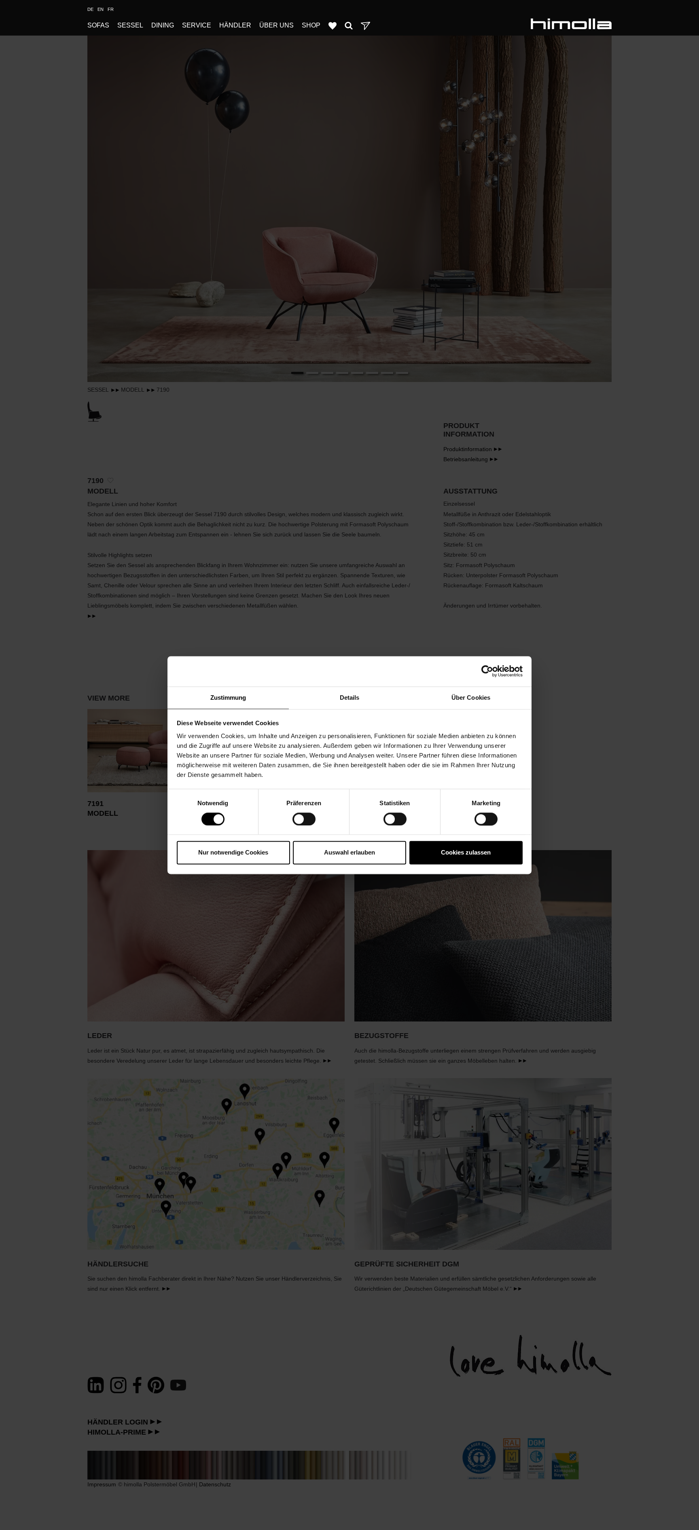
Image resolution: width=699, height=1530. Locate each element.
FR (111, 9)
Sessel (130, 25)
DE (90, 9)
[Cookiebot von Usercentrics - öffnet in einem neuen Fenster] (487, 671)
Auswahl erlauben (349, 852)
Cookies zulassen (466, 852)
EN (100, 9)
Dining (162, 25)
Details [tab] (350, 697)
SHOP (311, 25)
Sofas (98, 25)
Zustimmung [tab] (228, 697)
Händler (235, 25)
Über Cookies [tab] (470, 697)
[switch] (304, 818)
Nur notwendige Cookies (233, 852)
